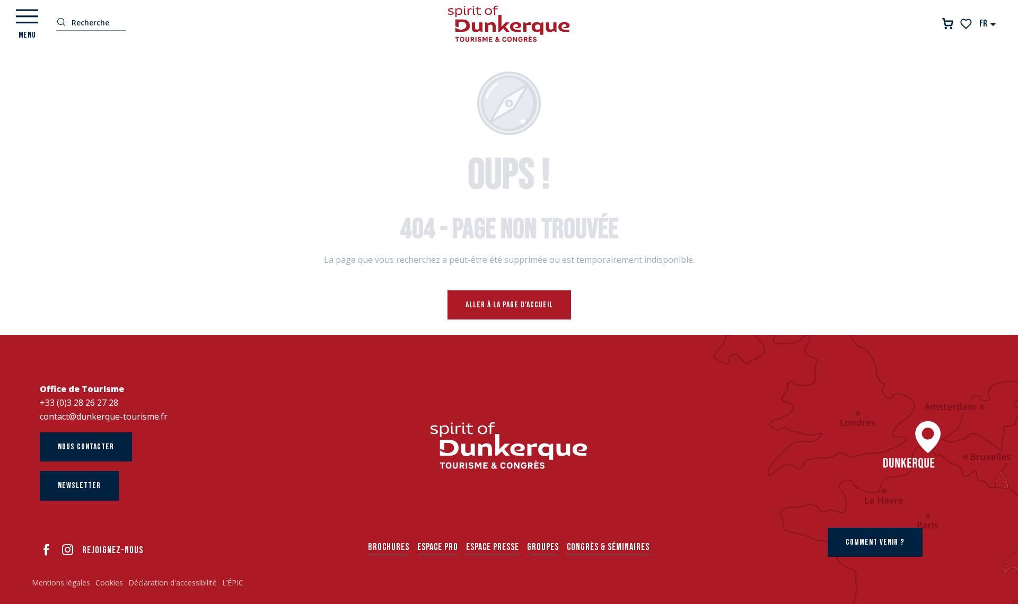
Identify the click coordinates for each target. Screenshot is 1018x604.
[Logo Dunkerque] (509, 445)
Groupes (543, 547)
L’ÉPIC (232, 583)
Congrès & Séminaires (608, 547)
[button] (988, 23)
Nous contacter (86, 447)
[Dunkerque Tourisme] (509, 24)
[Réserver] (948, 23)
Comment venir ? (875, 542)
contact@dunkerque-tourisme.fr (104, 416)
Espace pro (437, 547)
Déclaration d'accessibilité (172, 583)
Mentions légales (61, 583)
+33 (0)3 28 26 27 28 (79, 402)
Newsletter (79, 486)
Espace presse (492, 547)
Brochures (388, 547)
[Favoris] (967, 23)
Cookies (109, 583)
